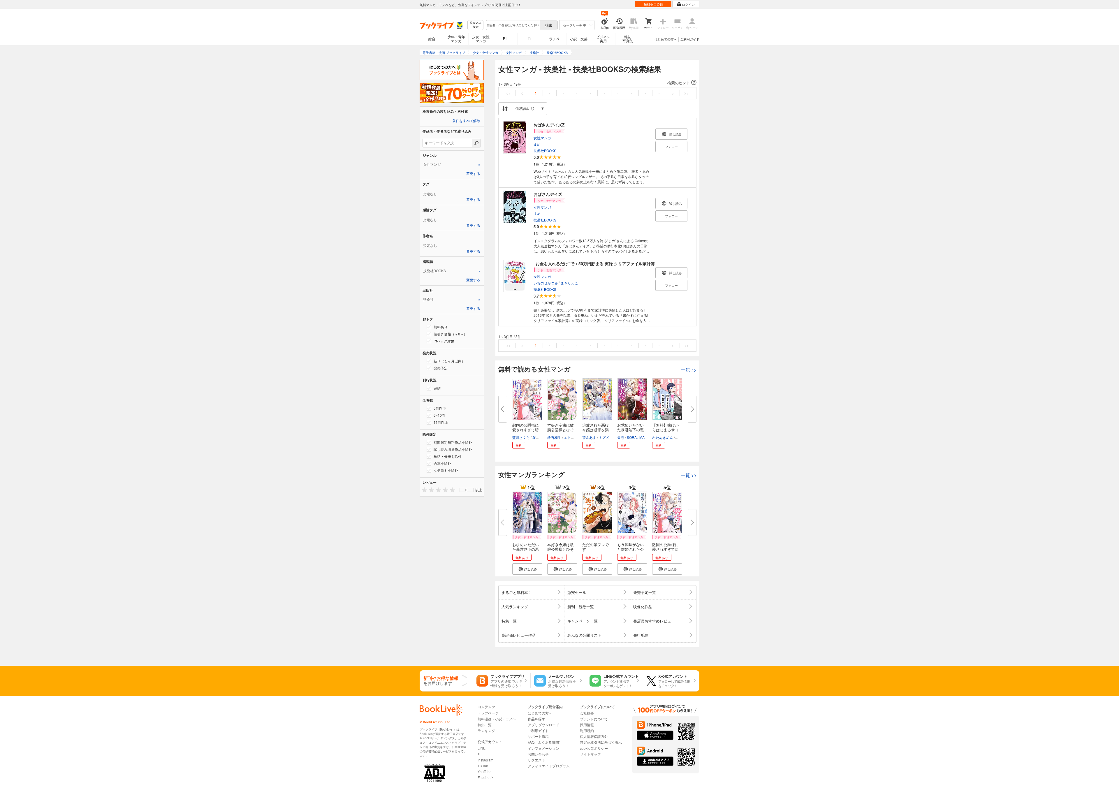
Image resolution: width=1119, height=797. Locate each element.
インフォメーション (543, 748)
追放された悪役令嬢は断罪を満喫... (595, 429)
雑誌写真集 (627, 38)
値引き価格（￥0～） (450, 333)
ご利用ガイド (689, 39)
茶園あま (589, 437)
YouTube (485, 771)
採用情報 (587, 724)
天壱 (620, 437)
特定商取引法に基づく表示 (601, 742)
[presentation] (423, 489)
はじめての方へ (665, 39)
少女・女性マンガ (481, 38)
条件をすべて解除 (466, 121)
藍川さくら (521, 437)
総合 (431, 38)
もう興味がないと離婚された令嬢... (630, 549)
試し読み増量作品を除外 (453, 449)
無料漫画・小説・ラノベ (497, 718)
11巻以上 (441, 422)
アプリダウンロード (543, 724)
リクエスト (536, 759)
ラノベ (554, 38)
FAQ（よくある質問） (545, 742)
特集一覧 (485, 724)
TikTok (483, 765)
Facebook (485, 777)
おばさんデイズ (548, 194)
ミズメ (604, 437)
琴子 (535, 437)
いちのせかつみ (546, 282)
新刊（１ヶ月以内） (449, 360)
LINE (481, 747)
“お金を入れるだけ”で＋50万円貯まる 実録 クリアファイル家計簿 (594, 263)
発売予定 (441, 367)
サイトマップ (590, 754)
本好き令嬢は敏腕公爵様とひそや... (560, 429)
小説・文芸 (578, 38)
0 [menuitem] (466, 490)
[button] (597, 83)
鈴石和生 (554, 437)
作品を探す (536, 718)
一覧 (688, 369)
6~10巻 (439, 415)
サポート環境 (538, 736)
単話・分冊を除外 (448, 456)
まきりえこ (569, 282)
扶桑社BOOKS (545, 150)
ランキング (486, 730)
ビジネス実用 (603, 38)
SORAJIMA (636, 437)
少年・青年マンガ (456, 38)
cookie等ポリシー (594, 748)
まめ (537, 144)
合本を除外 (442, 463)
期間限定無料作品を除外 (453, 442)
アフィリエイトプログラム (549, 765)
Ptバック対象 (444, 340)
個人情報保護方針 (594, 736)
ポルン (681, 437)
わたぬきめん (662, 437)
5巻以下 (440, 408)
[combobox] (512, 25)
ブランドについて (594, 718)
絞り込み (475, 25)
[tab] (451, 164)
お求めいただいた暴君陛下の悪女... (630, 429)
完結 (437, 388)
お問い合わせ (538, 754)
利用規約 (587, 730)
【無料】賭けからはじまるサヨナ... (665, 429)
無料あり (441, 326)
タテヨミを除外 (446, 470)
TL (530, 38)
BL (505, 38)
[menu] (467, 490)
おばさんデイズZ (549, 125)
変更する (473, 174)
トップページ (488, 712)
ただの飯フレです (595, 547)
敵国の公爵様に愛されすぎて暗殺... (525, 429)
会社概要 (587, 712)
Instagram (485, 759)
